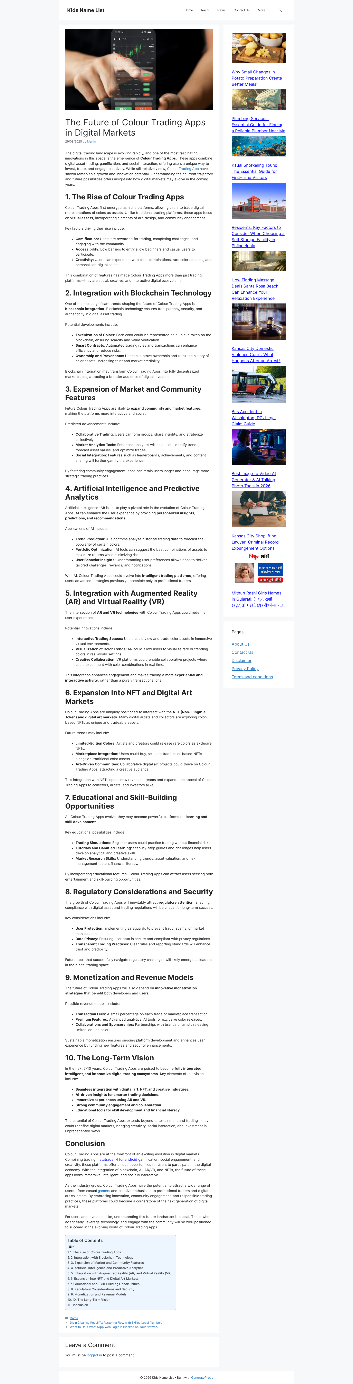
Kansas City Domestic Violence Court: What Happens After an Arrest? (256, 354)
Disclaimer (241, 660)
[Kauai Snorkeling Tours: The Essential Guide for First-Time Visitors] (259, 147)
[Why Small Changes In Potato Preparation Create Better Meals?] (259, 49)
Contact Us (242, 10)
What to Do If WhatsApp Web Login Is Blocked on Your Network (114, 1327)
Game (74, 1318)
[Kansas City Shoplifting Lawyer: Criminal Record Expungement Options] (259, 510)
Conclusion (79, 1305)
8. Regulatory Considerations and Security (102, 1289)
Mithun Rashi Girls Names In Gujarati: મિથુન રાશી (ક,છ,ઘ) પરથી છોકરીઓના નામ (258, 599)
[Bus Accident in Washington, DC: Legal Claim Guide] (259, 385)
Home (188, 10)
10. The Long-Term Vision (91, 1300)
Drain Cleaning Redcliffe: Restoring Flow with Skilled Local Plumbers (116, 1322)
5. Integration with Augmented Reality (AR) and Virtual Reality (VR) (121, 1273)
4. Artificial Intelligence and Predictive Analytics (107, 1268)
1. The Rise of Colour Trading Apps (95, 1252)
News (221, 10)
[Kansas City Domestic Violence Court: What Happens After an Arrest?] (259, 322)
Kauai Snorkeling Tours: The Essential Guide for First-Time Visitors (254, 171)
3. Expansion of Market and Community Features (107, 1263)
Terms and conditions (252, 676)
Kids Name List (86, 10)
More (261, 10)
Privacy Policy (245, 668)
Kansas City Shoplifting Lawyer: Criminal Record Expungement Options (255, 542)
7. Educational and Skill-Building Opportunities (105, 1284)
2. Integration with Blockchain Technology (102, 1257)
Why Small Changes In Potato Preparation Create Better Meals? (257, 78)
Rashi (205, 10)
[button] (280, 10)
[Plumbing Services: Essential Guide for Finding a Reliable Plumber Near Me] (259, 100)
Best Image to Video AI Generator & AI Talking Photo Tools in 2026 (254, 479)
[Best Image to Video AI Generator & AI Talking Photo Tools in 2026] (259, 447)
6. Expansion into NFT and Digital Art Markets (105, 1279)
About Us (241, 644)
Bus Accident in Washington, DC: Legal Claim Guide (254, 417)
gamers (104, 1191)
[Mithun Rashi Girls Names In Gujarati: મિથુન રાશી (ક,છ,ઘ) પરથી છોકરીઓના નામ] (259, 569)
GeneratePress (202, 1378)
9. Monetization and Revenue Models (98, 1294)
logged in (94, 1355)
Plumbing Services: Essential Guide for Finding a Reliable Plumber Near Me (258, 124)
